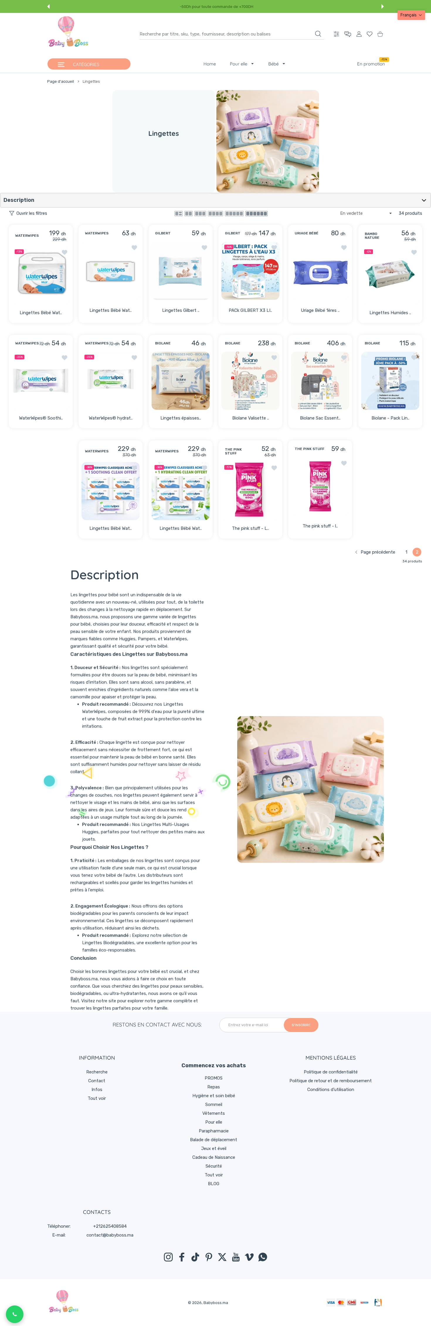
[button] (48, 6)
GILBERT (163, 233)
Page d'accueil (60, 81)
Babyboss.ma (215, 1302)
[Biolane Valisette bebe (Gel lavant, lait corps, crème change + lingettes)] (250, 381)
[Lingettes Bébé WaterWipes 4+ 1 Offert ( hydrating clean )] (181, 491)
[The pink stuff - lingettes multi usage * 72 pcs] (320, 486)
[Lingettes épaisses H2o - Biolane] (181, 381)
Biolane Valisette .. (250, 418)
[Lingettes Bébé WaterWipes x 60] (111, 271)
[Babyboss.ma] (68, 34)
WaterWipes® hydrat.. (111, 418)
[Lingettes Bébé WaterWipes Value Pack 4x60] (41, 275)
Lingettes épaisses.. (180, 418)
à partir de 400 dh (239, 6)
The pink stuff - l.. (320, 526)
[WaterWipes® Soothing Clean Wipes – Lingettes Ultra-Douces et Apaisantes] (41, 381)
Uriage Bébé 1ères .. (320, 310)
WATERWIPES (27, 236)
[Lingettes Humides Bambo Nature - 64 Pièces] (390, 275)
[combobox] (232, 34)
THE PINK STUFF (233, 451)
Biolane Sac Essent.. (320, 418)
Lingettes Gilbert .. (180, 310)
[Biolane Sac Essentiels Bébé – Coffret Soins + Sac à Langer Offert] (320, 381)
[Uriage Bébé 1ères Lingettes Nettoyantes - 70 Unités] (320, 271)
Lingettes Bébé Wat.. (41, 312)
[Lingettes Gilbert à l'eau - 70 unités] (181, 271)
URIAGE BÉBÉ (306, 233)
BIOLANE (163, 344)
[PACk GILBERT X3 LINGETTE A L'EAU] (250, 271)
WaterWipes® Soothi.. (41, 418)
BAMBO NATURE (372, 236)
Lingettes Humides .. (390, 312)
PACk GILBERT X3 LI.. (250, 310)
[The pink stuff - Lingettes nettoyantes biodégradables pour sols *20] (250, 491)
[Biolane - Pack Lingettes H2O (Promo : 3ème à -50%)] (390, 381)
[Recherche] (318, 34)
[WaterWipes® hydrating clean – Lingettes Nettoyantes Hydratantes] (111, 381)
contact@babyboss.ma (109, 1235)
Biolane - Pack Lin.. (390, 418)
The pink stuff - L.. (250, 528)
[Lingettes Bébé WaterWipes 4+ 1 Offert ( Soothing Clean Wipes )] (111, 491)
